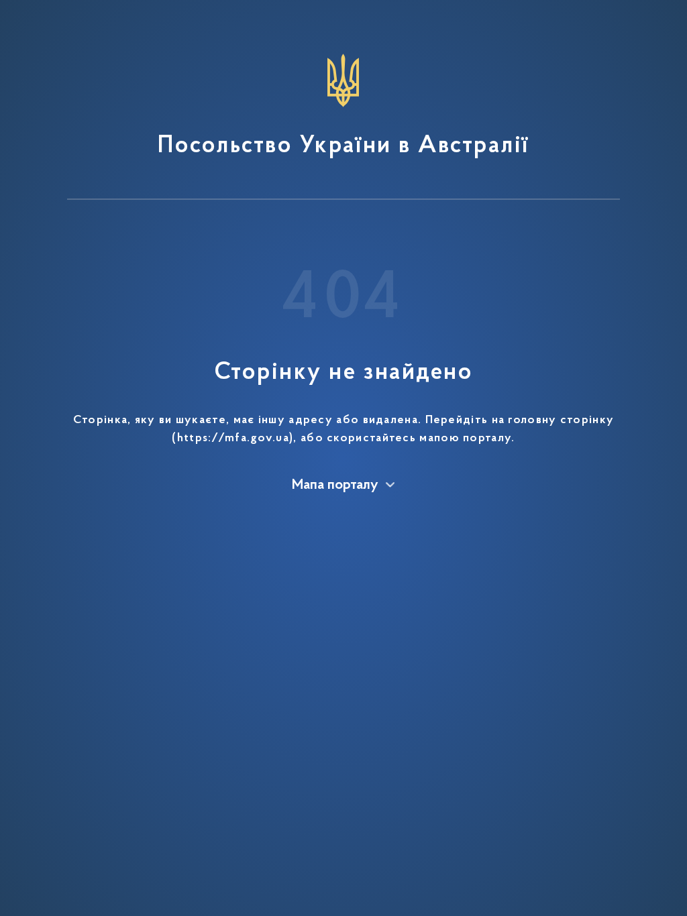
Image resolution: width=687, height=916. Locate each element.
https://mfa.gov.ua (233, 439)
